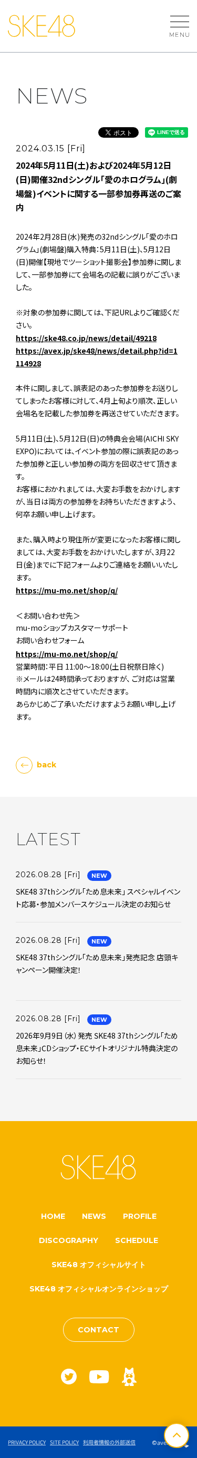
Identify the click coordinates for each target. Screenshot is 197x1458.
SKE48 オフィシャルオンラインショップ (98, 1288)
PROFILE (140, 1216)
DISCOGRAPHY (68, 1240)
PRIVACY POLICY (27, 1442)
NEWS (94, 1216)
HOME (53, 1216)
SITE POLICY (64, 1442)
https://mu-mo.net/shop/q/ (67, 590)
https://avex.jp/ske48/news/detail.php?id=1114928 (97, 356)
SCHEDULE (136, 1240)
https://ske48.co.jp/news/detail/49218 (86, 338)
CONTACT (98, 1329)
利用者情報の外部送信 (109, 1442)
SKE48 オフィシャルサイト (98, 1264)
